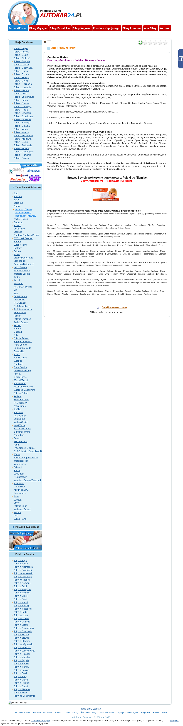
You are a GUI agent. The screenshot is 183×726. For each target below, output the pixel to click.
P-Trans (17, 512)
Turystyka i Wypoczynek (127, 712)
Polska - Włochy (21, 132)
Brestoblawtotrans (22, 428)
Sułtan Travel (20, 519)
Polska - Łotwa (21, 100)
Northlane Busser (22, 509)
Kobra (16, 445)
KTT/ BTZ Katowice (23, 287)
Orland (17, 438)
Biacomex (18, 412)
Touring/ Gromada (22, 348)
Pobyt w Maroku (21, 667)
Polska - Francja (21, 77)
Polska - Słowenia (22, 119)
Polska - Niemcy (21, 103)
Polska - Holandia (22, 87)
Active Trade (20, 406)
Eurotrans (18, 364)
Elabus (17, 470)
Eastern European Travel (26, 457)
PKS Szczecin (20, 477)
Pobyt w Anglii (20, 560)
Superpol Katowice (23, 341)
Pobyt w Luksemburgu (24, 651)
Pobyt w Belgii (20, 586)
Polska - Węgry (21, 129)
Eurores (17, 241)
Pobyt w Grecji (21, 596)
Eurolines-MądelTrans (24, 390)
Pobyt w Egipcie (21, 660)
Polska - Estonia (21, 74)
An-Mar (17, 409)
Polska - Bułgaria (22, 61)
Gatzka (17, 254)
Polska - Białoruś (22, 58)
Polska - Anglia (21, 48)
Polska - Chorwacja (23, 68)
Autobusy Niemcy (23, 209)
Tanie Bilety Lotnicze (91, 709)
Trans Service (20, 367)
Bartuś (17, 206)
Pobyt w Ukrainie (22, 621)
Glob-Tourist (19, 261)
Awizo (16, 199)
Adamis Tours (20, 357)
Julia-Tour (18, 283)
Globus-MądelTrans (23, 258)
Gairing (17, 251)
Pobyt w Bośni (20, 692)
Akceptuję (174, 720)
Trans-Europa (20, 345)
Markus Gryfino (21, 422)
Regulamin (145, 712)
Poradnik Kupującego (42, 712)
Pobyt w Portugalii (22, 647)
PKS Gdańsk (20, 303)
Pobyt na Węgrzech (23, 644)
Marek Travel (20, 464)
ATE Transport (20, 441)
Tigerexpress (20, 493)
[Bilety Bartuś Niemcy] (107, 189)
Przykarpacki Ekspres (24, 448)
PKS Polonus (20, 415)
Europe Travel (20, 245)
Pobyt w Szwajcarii (23, 570)
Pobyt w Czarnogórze (24, 628)
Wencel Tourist (21, 380)
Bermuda (18, 222)
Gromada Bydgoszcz (24, 264)
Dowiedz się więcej (40, 720)
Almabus (18, 196)
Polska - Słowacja (22, 113)
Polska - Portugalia (23, 145)
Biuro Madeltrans (22, 432)
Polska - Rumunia (22, 155)
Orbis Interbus (20, 296)
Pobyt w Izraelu (21, 680)
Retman (17, 325)
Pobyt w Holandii (22, 592)
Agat (16, 193)
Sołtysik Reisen (21, 338)
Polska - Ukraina (22, 126)
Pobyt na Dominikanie (24, 696)
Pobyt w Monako (22, 657)
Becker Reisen (21, 219)
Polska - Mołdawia (22, 139)
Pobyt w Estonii (21, 625)
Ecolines (18, 232)
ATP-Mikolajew (21, 490)
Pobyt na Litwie (21, 615)
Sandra (17, 328)
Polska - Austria (21, 52)
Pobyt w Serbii (21, 612)
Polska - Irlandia (21, 90)
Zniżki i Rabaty (71, 712)
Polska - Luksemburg (24, 97)
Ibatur (16, 496)
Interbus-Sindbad (22, 270)
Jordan (17, 277)
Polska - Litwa (20, 93)
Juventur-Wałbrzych (23, 386)
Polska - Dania (21, 71)
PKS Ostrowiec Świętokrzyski (28, 451)
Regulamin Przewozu (25, 216)
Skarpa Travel (20, 377)
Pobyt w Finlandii (22, 654)
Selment (18, 467)
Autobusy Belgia (23, 212)
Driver (16, 503)
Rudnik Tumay (21, 322)
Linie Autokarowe (106, 712)
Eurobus (18, 361)
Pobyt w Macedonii (23, 609)
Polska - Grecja (21, 81)
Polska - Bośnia (21, 158)
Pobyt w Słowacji (22, 638)
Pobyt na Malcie (21, 670)
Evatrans (18, 248)
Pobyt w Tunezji (21, 663)
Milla (16, 515)
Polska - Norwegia (22, 106)
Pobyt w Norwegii (22, 583)
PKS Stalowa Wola (23, 309)
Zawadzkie (19, 351)
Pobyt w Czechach (23, 631)
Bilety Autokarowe (22, 712)
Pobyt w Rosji (20, 673)
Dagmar (17, 499)
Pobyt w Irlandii (21, 602)
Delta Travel (19, 228)
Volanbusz (19, 483)
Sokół (16, 335)
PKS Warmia (20, 312)
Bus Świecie (20, 383)
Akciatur (17, 396)
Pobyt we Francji (22, 580)
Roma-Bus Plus (21, 399)
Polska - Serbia (21, 142)
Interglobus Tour (21, 461)
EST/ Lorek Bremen (23, 238)
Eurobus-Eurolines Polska (26, 235)
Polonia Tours (20, 506)
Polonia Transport (22, 319)
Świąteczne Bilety (88, 712)
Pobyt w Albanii (21, 686)
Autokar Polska (21, 393)
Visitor (17, 354)
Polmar (17, 316)
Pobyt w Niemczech (23, 567)
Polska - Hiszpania (23, 84)
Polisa (164, 712)
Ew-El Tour (19, 474)
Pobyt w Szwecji (21, 605)
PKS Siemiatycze (22, 306)
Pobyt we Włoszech (23, 573)
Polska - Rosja (21, 110)
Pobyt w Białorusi (22, 689)
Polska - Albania (21, 148)
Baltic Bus (18, 203)
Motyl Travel (19, 425)
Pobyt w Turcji (20, 676)
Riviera (17, 374)
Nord (16, 293)
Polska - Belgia (21, 55)
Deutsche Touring (22, 370)
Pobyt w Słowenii (22, 641)
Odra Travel (19, 299)
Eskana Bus (19, 419)
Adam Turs (19, 435)
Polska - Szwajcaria (23, 116)
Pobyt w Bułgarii (21, 634)
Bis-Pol (17, 225)
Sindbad (18, 332)
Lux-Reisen (19, 486)
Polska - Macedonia (23, 135)
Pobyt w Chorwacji (23, 576)
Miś (15, 290)
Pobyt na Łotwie (21, 618)
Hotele (156, 712)
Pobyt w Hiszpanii (22, 589)
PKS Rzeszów (20, 403)
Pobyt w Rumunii (22, 683)
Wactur (17, 454)
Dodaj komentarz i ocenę (114, 307)
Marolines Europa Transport (27, 480)
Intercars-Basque (22, 274)
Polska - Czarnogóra (24, 151)
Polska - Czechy (21, 64)
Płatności (58, 712)
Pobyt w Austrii (21, 563)
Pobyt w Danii (20, 599)
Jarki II (17, 280)
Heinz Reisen (20, 267)
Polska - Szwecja (22, 122)
